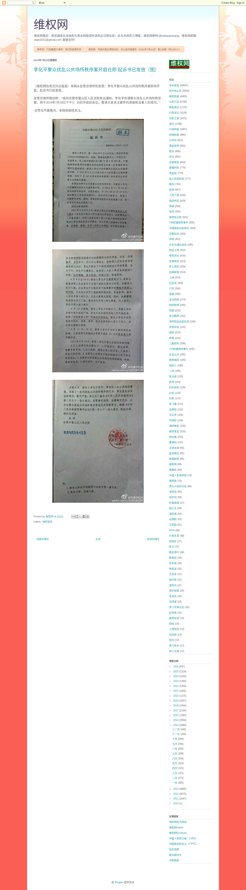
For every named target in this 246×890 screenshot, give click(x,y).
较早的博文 (153, 539)
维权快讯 (47, 521)
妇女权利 (174, 387)
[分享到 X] (80, 516)
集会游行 (174, 552)
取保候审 (174, 305)
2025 (176, 671)
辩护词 (173, 497)
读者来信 (174, 261)
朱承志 (173, 596)
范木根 (173, 563)
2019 (176, 700)
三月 (175, 773)
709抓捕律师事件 (178, 222)
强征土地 (174, 250)
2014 (176, 725)
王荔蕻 (173, 524)
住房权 (173, 634)
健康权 (173, 469)
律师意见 (174, 431)
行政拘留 (174, 129)
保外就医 (174, 590)
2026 (176, 666)
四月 (175, 768)
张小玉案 (174, 651)
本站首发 (174, 85)
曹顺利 (173, 442)
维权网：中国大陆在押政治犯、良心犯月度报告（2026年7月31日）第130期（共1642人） (134, 49)
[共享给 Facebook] (84, 516)
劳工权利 (174, 266)
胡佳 (171, 623)
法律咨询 (174, 447)
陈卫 (171, 546)
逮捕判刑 (174, 167)
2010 (176, 803)
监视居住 (174, 453)
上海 (171, 277)
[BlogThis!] (77, 516)
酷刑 (171, 184)
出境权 (173, 409)
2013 (176, 788)
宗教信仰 (174, 233)
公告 (171, 393)
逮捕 (171, 294)
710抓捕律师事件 (178, 349)
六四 (171, 288)
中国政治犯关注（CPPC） (184, 843)
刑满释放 (174, 272)
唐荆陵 (173, 480)
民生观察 (174, 849)
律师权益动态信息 (179, 321)
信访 (171, 156)
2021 (176, 690)
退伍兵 (173, 585)
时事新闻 (174, 502)
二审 (171, 370)
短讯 (171, 640)
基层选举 (174, 145)
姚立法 (173, 508)
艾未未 (173, 574)
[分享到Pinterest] (88, 516)
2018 (176, 705)
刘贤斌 (173, 601)
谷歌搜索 (174, 860)
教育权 (173, 557)
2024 (176, 676)
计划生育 (174, 535)
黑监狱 (173, 173)
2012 (176, 793)
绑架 (171, 332)
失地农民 (174, 327)
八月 (175, 748)
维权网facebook (178, 832)
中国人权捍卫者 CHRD (182, 838)
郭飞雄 (173, 403)
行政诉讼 (174, 112)
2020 (176, 695)
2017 (176, 710)
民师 (171, 382)
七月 (175, 753)
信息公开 (174, 354)
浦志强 (173, 513)
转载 (171, 338)
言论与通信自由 (178, 244)
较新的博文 (43, 539)
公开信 (173, 140)
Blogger (119, 882)
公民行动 (174, 101)
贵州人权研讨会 (178, 486)
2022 (176, 686)
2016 (176, 715)
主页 (98, 539)
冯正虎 (173, 414)
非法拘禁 (174, 299)
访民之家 (174, 118)
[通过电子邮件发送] (73, 516)
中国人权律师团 (178, 475)
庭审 (171, 189)
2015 (176, 720)
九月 (175, 743)
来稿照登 (174, 458)
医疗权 (173, 579)
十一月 (176, 734)
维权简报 (174, 96)
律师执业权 (175, 217)
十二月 (176, 729)
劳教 (171, 310)
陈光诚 (173, 376)
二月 (175, 777)
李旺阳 (173, 491)
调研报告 (174, 425)
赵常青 (173, 612)
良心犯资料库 (176, 178)
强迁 (171, 123)
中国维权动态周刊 (179, 228)
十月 (175, 738)
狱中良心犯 (175, 90)
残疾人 (173, 365)
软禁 (171, 211)
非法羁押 (174, 315)
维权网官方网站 (178, 821)
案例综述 (174, 618)
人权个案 (174, 195)
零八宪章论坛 (176, 607)
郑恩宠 (173, 568)
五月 (175, 763)
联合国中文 (175, 855)
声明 (171, 239)
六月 (175, 758)
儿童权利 (174, 343)
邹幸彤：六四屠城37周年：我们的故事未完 (59, 49)
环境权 (173, 420)
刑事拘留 (174, 134)
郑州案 (173, 436)
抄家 (171, 398)
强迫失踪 (174, 200)
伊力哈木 (174, 645)
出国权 (173, 519)
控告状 (173, 283)
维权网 (51, 24)
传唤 (171, 206)
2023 (176, 681)
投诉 (171, 151)
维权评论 (174, 255)
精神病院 (174, 359)
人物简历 (174, 629)
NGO (172, 530)
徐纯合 (173, 541)
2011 (176, 798)
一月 (175, 782)
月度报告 (174, 162)
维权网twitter (176, 827)
